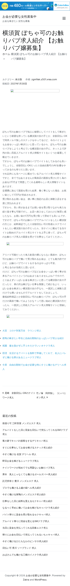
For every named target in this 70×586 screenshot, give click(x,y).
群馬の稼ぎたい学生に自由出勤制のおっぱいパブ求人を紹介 (33, 338)
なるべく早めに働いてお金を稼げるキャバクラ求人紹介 (30, 507)
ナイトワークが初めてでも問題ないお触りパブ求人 (28, 467)
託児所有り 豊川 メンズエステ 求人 (20, 481)
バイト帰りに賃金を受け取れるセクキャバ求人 (26, 514)
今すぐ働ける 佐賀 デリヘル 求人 (19, 454)
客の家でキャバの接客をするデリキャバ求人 (25, 440)
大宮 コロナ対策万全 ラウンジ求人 (21, 330)
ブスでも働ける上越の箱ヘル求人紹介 (21, 487)
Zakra (26, 579)
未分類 (18, 79)
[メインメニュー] (64, 18)
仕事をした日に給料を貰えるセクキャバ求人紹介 (27, 501)
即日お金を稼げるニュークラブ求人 (20, 460)
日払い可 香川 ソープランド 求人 (19, 547)
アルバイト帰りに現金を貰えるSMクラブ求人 (25, 521)
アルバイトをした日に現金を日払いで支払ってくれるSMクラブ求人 (35, 431)
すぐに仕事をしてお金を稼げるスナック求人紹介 (27, 447)
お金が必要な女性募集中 (19, 16)
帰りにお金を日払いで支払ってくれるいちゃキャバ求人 (30, 534)
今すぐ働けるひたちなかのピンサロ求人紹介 (25, 541)
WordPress (41, 579)
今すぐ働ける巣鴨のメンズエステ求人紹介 (24, 494)
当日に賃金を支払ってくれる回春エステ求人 (25, 527)
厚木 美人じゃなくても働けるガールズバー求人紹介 (29, 474)
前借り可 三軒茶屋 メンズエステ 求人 (21, 423)
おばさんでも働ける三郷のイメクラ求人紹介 (25, 554)
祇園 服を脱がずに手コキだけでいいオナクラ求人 (28, 345)
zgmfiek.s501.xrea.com (44, 79)
